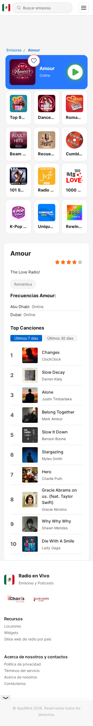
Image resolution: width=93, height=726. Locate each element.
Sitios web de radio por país (27, 639)
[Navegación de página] (84, 8)
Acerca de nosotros (20, 677)
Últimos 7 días (26, 338)
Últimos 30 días (60, 338)
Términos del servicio (22, 670)
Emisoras (13, 50)
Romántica (23, 284)
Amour (34, 50)
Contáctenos (15, 683)
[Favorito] (34, 61)
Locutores (12, 626)
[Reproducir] (75, 72)
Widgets (11, 632)
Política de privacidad (22, 664)
